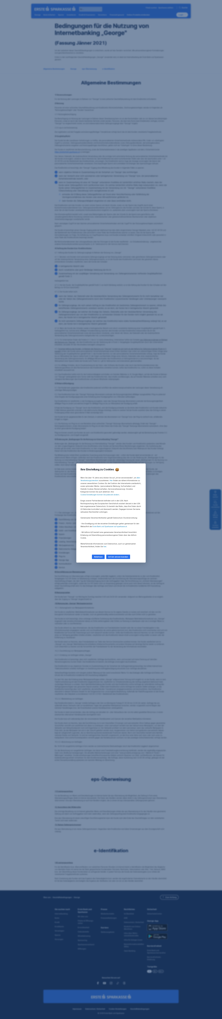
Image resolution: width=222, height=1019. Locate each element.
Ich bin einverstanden (118, 557)
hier (104, 546)
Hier (111, 480)
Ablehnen (98, 557)
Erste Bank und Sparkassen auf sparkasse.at (110, 526)
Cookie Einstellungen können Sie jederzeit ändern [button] (99, 495)
